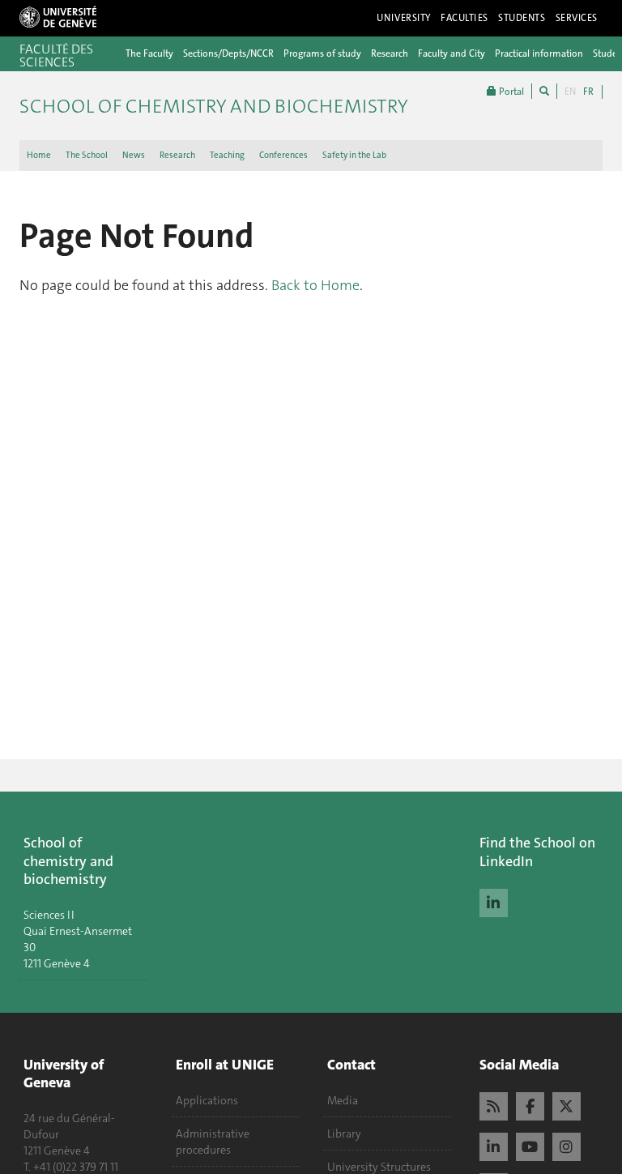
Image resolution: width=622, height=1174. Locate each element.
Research (389, 53)
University (404, 17)
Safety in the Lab (354, 155)
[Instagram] (566, 1145)
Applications (207, 1100)
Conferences (283, 155)
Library (344, 1133)
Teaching (227, 155)
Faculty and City (451, 53)
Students (522, 17)
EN (570, 91)
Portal (510, 91)
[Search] (544, 91)
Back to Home (315, 285)
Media (342, 1100)
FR (588, 91)
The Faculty (149, 53)
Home (39, 155)
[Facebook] (530, 1104)
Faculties (464, 17)
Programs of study (322, 53)
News (133, 155)
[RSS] (493, 1104)
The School (87, 155)
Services (577, 17)
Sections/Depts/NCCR (228, 53)
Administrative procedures (212, 1141)
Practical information (539, 53)
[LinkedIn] (493, 901)
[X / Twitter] (566, 1104)
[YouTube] (530, 1145)
